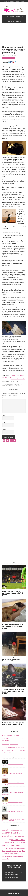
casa (9, 840)
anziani (11, 836)
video (15, 857)
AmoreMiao (14, 9)
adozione (17, 830)
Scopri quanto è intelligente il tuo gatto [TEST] (13, 747)
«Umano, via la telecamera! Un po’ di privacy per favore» (13, 659)
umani (12, 857)
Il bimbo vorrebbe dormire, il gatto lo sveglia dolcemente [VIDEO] (12, 626)
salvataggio (6, 856)
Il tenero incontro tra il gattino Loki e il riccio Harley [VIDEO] (13, 724)
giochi (19, 385)
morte (12, 853)
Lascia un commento (8, 57)
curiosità (5, 848)
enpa (10, 848)
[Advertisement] (14, 33)
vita (8, 859)
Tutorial (20, 384)
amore (3, 833)
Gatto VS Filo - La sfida (18, 379)
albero (22, 830)
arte (14, 836)
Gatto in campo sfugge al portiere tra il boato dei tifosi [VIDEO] (12, 593)
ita (2, 853)
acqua (12, 830)
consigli (11, 842)
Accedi (19, 893)
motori (16, 854)
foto (20, 848)
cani (6, 840)
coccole (3, 842)
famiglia (13, 848)
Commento (5, 398)
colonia (7, 842)
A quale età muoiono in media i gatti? (11, 735)
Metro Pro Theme (15, 892)
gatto (20, 851)
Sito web (4, 429)
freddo (23, 848)
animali (15, 385)
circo (13, 840)
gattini (17, 851)
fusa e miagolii (10, 851)
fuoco (3, 851)
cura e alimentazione (11, 845)
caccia (22, 836)
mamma (6, 853)
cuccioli (22, 842)
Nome (4, 415)
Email (4, 422)
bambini (18, 836)
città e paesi (20, 839)
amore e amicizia (12, 832)
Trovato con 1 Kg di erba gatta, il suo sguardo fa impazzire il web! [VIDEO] (14, 691)
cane (3, 840)
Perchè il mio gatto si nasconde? (10, 744)
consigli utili (17, 842)
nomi (20, 853)
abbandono (6, 830)
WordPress (15, 893)
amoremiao (11, 384)
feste (17, 848)
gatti (16, 384)
